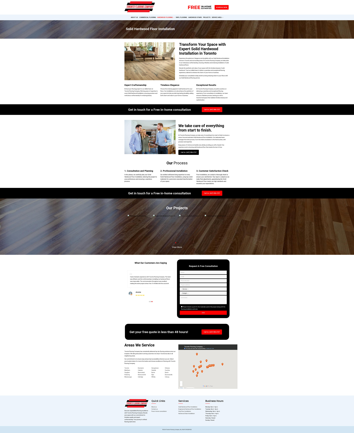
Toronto (126, 368)
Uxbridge (140, 377)
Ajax (152, 374)
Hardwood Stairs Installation (186, 413)
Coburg (167, 377)
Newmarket (141, 372)
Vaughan (127, 372)
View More (177, 247)
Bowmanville (168, 374)
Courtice (167, 370)
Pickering (127, 374)
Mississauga (128, 377)
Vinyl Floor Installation (184, 411)
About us (154, 407)
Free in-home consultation (159, 411)
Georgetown (155, 368)
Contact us (154, 409)
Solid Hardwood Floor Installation (187, 407)
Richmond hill (142, 374)
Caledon (140, 370)
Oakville (153, 370)
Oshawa (167, 368)
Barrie (153, 372)
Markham (127, 370)
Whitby (153, 377)
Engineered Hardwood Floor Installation (189, 409)
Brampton (141, 368)
